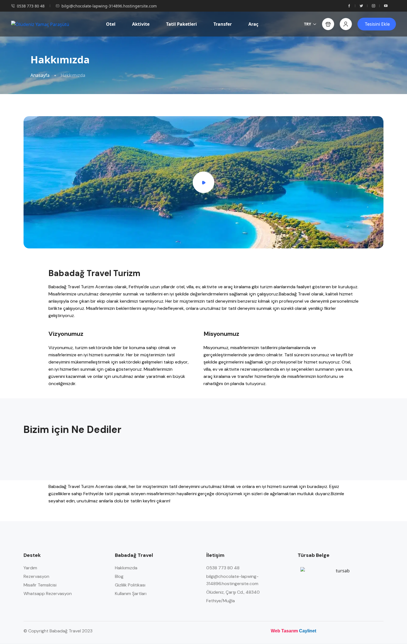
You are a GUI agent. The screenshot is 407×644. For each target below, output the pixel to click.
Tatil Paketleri (181, 24)
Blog (119, 576)
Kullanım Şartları (130, 593)
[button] (328, 24)
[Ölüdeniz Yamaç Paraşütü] (40, 24)
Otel (110, 24)
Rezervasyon (36, 576)
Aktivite (141, 24)
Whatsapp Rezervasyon (48, 593)
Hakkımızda (126, 568)
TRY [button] (307, 24)
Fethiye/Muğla (220, 601)
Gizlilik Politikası (130, 585)
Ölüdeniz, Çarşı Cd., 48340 (233, 592)
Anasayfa (40, 75)
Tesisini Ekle (377, 24)
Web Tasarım (284, 631)
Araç (253, 24)
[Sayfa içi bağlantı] (349, 6)
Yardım (30, 568)
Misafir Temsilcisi (40, 585)
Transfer (222, 24)
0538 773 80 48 (31, 6)
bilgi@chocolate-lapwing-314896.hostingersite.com (109, 6)
